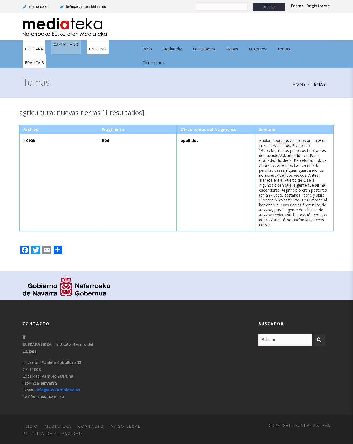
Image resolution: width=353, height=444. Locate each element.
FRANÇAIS (34, 62)
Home (299, 84)
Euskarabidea (312, 425)
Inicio (30, 426)
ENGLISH (97, 48)
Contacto (91, 426)
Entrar (297, 5)
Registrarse (318, 5)
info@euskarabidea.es (85, 6)
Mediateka (57, 426)
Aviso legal (126, 426)
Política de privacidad (52, 433)
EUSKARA (34, 48)
